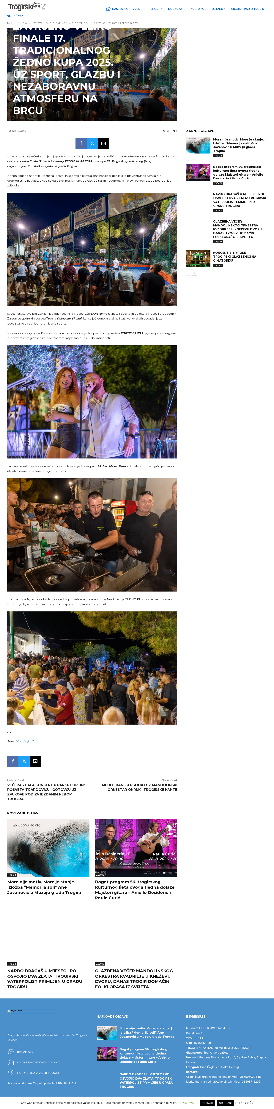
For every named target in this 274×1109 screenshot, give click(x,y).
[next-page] (194, 273)
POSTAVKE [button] (189, 1103)
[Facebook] (81, 143)
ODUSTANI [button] (225, 1102)
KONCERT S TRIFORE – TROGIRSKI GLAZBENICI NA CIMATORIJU (234, 256)
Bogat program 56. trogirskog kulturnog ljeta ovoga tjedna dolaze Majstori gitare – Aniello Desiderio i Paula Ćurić (134, 889)
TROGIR (12, 875)
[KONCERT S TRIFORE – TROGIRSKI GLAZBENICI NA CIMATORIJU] (198, 258)
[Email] (103, 143)
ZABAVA (100, 875)
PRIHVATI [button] (207, 1102)
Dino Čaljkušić (25, 741)
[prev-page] (188, 273)
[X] (92, 143)
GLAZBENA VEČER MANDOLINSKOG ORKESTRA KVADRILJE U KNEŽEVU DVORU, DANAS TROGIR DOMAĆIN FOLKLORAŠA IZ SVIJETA (134, 978)
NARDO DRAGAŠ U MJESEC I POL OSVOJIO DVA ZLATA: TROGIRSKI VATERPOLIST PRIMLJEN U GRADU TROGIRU (44, 978)
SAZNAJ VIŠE (244, 1103)
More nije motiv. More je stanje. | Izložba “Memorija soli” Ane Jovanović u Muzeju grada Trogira (44, 887)
